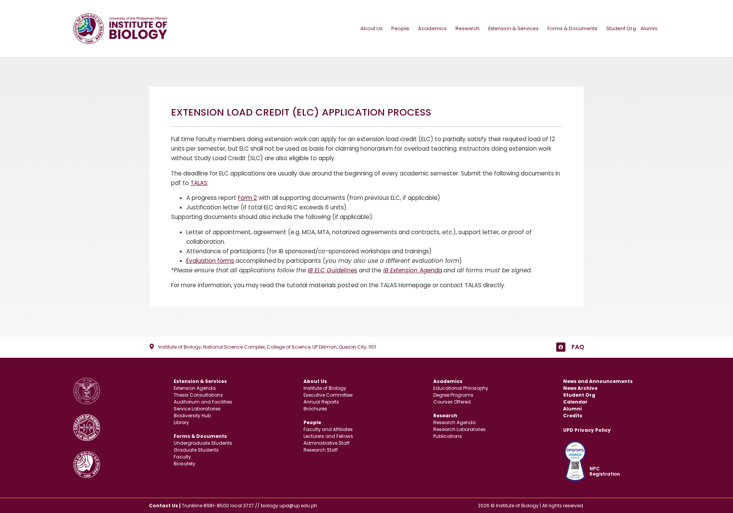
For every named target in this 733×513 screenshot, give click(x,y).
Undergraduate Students (203, 443)
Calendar (575, 402)
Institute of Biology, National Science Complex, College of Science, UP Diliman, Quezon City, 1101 (267, 347)
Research (467, 28)
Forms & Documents (572, 28)
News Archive (580, 388)
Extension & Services (513, 28)
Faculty (182, 456)
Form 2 (247, 198)
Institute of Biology (325, 388)
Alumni (649, 28)
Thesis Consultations (198, 395)
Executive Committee (328, 395)
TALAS (199, 183)
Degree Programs (453, 395)
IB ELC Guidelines (332, 270)
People (400, 28)
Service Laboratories (197, 408)
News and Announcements (598, 381)
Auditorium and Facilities (203, 402)
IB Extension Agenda (412, 270)
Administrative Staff (327, 443)
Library (181, 422)
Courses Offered (452, 402)
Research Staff (321, 450)
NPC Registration (604, 471)
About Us (371, 28)
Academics (432, 28)
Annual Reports (321, 402)
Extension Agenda (195, 388)
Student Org (621, 28)
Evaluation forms (210, 261)
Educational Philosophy (460, 388)
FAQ (578, 347)
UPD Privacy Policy (587, 430)
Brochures (315, 408)
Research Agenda (454, 422)
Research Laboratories (459, 429)
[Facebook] (560, 347)
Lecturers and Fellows (328, 436)
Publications (447, 436)
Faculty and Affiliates (328, 429)
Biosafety (184, 463)
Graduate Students (196, 450)
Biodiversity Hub (192, 415)
